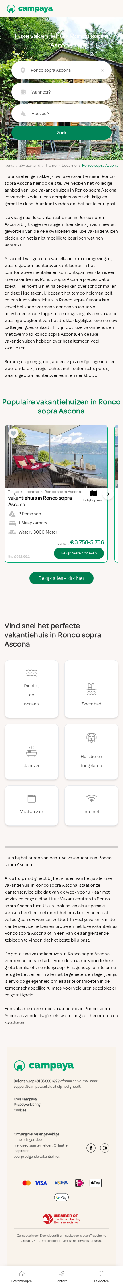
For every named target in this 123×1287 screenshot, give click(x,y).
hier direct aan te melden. (33, 1145)
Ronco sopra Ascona (100, 165)
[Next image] (108, 494)
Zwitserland (29, 165)
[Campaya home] (29, 8)
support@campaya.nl (30, 1087)
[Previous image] (15, 494)
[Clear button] (102, 70)
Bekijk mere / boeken (79, 553)
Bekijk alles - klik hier (62, 578)
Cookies (20, 1110)
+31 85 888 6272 (47, 1081)
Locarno (69, 165)
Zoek (61, 133)
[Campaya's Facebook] (91, 1148)
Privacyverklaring (27, 1104)
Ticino (51, 165)
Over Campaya (25, 1099)
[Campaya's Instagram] (104, 1148)
